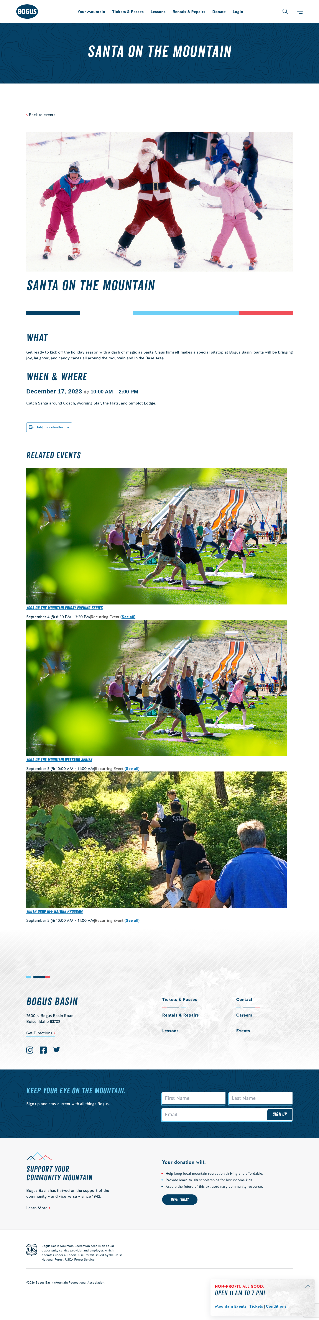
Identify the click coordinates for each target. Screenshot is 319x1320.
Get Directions (39, 1032)
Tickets (256, 1306)
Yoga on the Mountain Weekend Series (59, 760)
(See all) (127, 616)
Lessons (158, 11)
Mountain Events (231, 1306)
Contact (244, 999)
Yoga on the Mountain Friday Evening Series (64, 608)
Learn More (37, 1207)
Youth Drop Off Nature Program (54, 911)
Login (238, 11)
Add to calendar (49, 427)
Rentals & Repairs (189, 11)
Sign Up (280, 1114)
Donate (219, 11)
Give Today (180, 1199)
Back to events (42, 114)
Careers (244, 1015)
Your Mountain (91, 11)
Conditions (276, 1306)
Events (243, 1030)
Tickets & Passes (128, 11)
